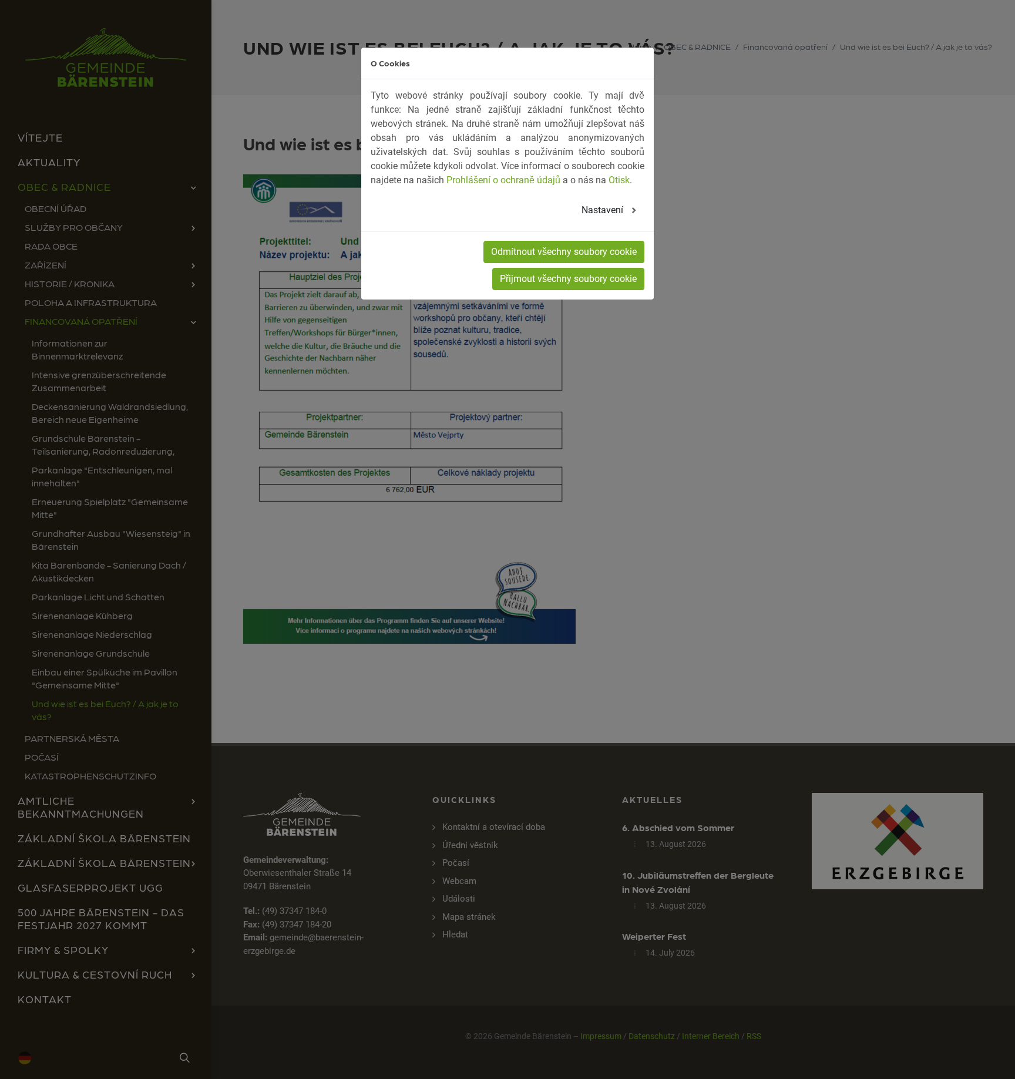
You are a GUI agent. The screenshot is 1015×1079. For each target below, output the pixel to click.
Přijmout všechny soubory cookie (568, 278)
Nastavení (604, 210)
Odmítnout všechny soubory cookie (564, 251)
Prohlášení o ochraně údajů (503, 180)
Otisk (619, 180)
